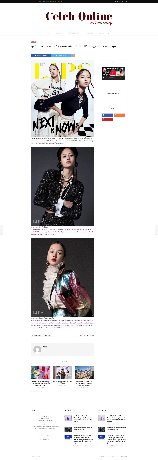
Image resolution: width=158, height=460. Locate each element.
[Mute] (120, 78)
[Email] (93, 335)
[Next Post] (156, 230)
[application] (113, 73)
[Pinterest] (90, 335)
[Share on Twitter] (87, 335)
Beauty (75, 424)
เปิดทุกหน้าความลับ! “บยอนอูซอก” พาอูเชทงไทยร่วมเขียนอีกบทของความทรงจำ (41, 383)
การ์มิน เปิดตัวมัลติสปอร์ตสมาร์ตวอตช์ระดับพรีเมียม (51, 1)
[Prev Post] (1, 230)
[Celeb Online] (79, 17)
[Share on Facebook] (84, 335)
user (45, 347)
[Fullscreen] (122, 78)
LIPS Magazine (36, 335)
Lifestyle (89, 33)
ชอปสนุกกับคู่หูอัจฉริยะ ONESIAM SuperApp (62, 382)
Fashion (75, 432)
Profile (101, 33)
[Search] (108, 33)
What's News (76, 445)
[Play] (104, 78)
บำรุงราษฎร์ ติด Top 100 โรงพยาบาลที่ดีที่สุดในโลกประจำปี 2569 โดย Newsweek (84, 383)
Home (49, 33)
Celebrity (59, 33)
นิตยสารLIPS (48, 335)
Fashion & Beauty (74, 33)
